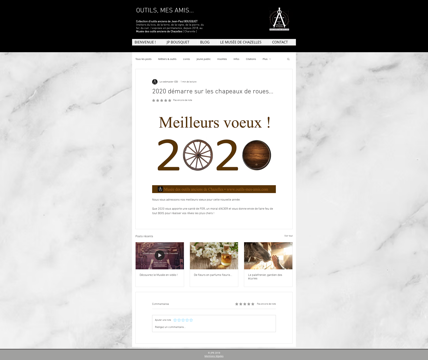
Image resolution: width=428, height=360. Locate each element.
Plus (265, 58)
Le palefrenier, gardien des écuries (265, 276)
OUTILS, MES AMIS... (165, 11)
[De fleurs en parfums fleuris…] (214, 255)
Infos (236, 58)
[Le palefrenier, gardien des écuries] (268, 255)
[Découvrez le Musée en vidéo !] (160, 255)
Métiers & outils (167, 58)
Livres (186, 58)
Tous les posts (143, 58)
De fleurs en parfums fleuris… (213, 275)
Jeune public (204, 58)
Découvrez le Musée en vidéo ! (159, 275)
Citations (251, 58)
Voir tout (288, 236)
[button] (288, 59)
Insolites (222, 58)
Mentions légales (214, 356)
